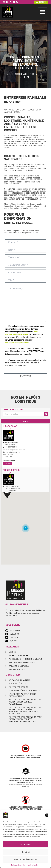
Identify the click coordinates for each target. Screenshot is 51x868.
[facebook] (7, 2)
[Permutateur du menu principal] (42, 12)
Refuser (25, 852)
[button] (47, 815)
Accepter (25, 844)
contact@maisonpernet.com (17, 342)
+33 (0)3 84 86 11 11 (11, 447)
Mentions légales (32, 865)
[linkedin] (10, 2)
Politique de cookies (18, 865)
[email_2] (14, 2)
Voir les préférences (25, 859)
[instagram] (4, 2)
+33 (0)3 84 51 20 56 (11, 491)
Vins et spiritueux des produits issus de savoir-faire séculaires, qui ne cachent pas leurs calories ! (25, 780)
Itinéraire (7, 464)
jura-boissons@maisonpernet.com (14, 450)
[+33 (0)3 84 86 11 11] (17, 2)
